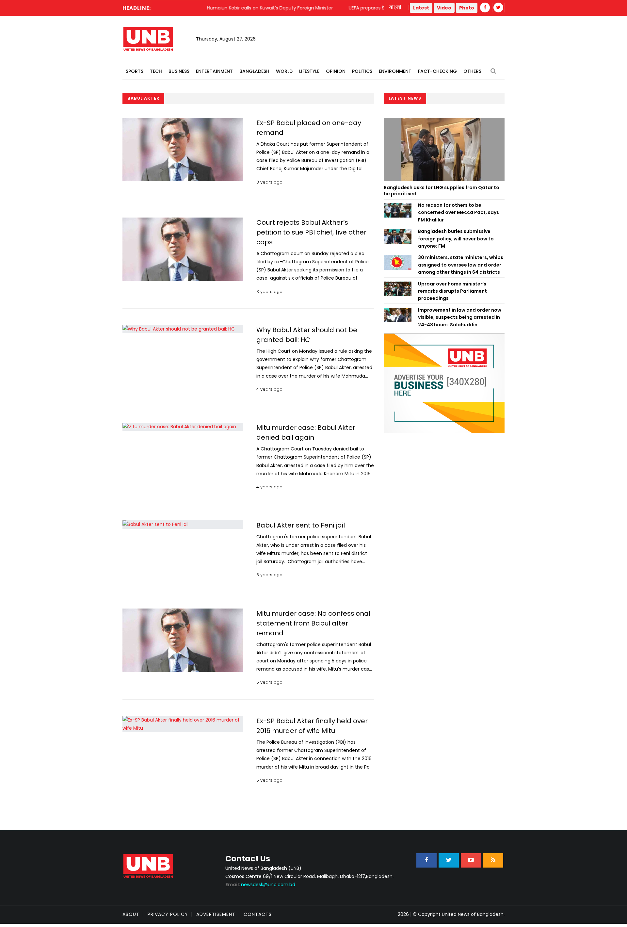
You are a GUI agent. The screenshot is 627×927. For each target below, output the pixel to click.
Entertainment (214, 71)
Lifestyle (309, 71)
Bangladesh (254, 71)
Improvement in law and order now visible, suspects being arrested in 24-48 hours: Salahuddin (459, 317)
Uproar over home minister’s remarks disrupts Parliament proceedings (452, 291)
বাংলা (395, 7)
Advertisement (215, 914)
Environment (395, 71)
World (284, 71)
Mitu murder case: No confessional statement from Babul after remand (313, 623)
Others (472, 71)
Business (179, 71)
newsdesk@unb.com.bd (260, 884)
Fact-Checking (437, 71)
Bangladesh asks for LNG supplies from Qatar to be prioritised (441, 190)
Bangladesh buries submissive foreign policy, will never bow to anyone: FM (456, 238)
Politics (362, 71)
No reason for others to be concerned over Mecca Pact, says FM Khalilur (458, 212)
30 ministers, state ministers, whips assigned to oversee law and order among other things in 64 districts (460, 264)
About (130, 914)
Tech (156, 71)
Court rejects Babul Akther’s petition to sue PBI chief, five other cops (311, 232)
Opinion (336, 71)
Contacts (258, 914)
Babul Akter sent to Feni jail (300, 525)
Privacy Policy (168, 914)
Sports (134, 71)
